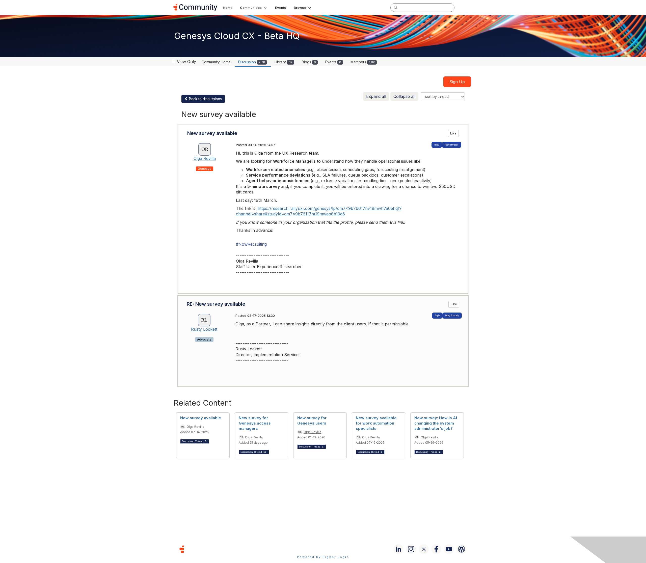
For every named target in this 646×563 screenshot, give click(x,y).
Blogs (309, 62)
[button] (253, 7)
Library (283, 62)
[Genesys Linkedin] (398, 549)
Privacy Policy (339, 549)
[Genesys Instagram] (411, 549)
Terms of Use (305, 549)
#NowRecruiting (251, 244)
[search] (395, 7)
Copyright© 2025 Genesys (216, 549)
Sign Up (457, 81)
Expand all (376, 96)
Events (333, 62)
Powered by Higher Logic (323, 557)
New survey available (200, 417)
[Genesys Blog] (461, 549)
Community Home (216, 62)
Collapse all (404, 96)
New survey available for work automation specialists (376, 423)
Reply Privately (452, 145)
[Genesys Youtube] (449, 549)
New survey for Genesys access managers (255, 423)
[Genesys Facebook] (436, 549)
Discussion (251, 62)
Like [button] (453, 133)
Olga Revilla (205, 158)
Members (363, 62)
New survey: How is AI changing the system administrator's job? (435, 423)
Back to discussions (205, 99)
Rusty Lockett (204, 329)
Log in (466, 7)
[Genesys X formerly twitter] (424, 549)
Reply (436, 145)
